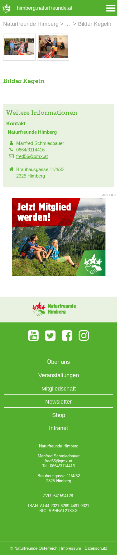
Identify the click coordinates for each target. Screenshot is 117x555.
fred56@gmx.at (32, 156)
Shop (58, 415)
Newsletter (58, 402)
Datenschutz (96, 548)
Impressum (71, 548)
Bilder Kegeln (94, 24)
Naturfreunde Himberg (31, 24)
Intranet (58, 428)
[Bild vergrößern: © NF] (19, 57)
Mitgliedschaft (58, 389)
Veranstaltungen (58, 375)
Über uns (58, 362)
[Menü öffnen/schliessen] (110, 8)
